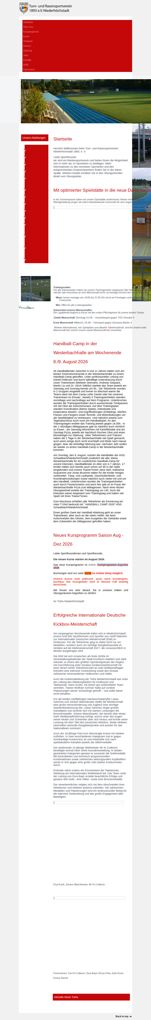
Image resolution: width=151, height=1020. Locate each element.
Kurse (87, 573)
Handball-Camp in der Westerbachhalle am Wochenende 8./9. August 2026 (87, 352)
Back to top (122, 1016)
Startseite (62, 138)
